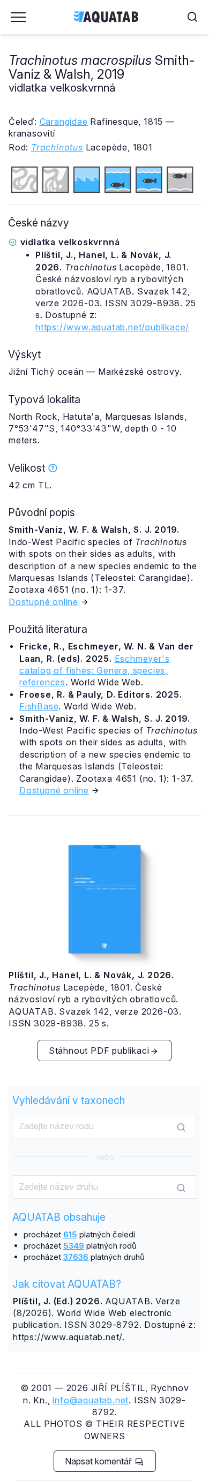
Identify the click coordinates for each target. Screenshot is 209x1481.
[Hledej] (181, 1127)
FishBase (38, 706)
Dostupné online (43, 601)
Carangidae (64, 121)
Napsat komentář (99, 1461)
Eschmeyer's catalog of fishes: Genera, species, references (94, 670)
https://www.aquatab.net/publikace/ (112, 327)
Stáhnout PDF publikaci (99, 1050)
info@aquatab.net (91, 1400)
